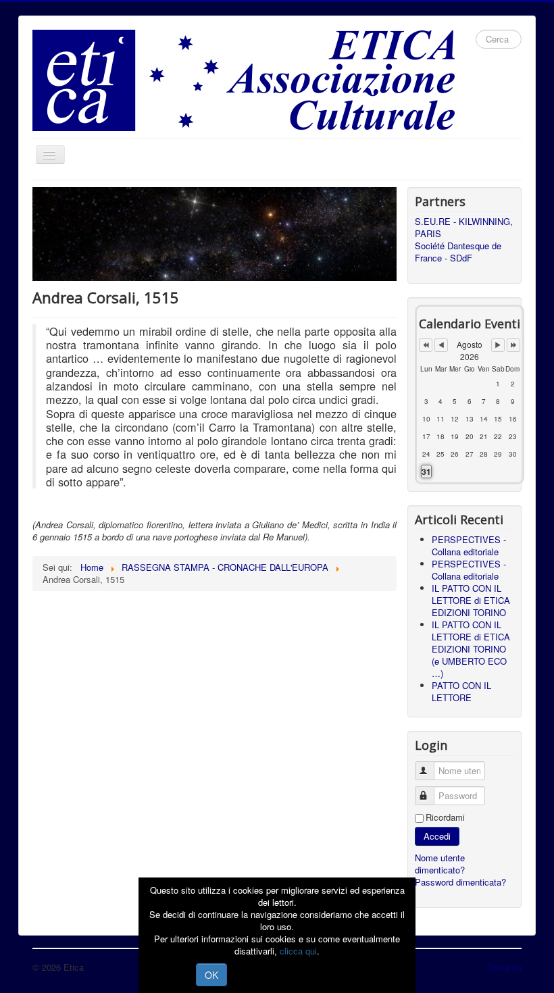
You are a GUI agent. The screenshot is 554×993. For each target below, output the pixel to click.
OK (211, 975)
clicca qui (298, 950)
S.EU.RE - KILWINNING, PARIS (464, 227)
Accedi (437, 836)
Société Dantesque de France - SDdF (458, 252)
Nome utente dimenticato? (440, 863)
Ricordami (445, 817)
